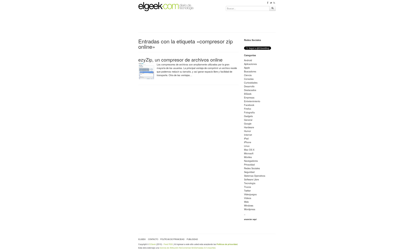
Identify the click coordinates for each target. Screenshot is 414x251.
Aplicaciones (250, 64)
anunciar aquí (250, 219)
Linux (247, 146)
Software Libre (251, 179)
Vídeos (247, 198)
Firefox (247, 108)
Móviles (248, 157)
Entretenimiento (252, 101)
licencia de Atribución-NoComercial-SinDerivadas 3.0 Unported (187, 247)
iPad (246, 138)
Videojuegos (250, 194)
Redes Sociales (252, 168)
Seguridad (249, 172)
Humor (247, 131)
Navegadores (251, 160)
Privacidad (249, 164)
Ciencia (248, 75)
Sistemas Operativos (254, 175)
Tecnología (249, 183)
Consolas (249, 78)
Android (248, 60)
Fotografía (249, 112)
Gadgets (248, 116)
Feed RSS (168, 244)
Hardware (249, 127)
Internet (248, 134)
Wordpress (249, 209)
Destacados (250, 90)
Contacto (153, 239)
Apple (247, 67)
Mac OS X (249, 149)
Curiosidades (250, 82)
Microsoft (248, 153)
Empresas (249, 97)
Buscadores (250, 71)
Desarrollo (249, 86)
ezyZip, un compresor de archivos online (180, 59)
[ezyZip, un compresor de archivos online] (146, 70)
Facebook (249, 105)
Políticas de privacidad (172, 239)
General (248, 119)
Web (246, 201)
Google (247, 123)
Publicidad (192, 239)
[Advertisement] (207, 23)
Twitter (247, 190)
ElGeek (247, 93)
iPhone (247, 142)
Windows (248, 205)
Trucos (247, 186)
